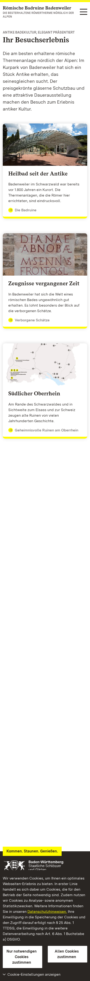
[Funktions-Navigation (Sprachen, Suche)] (83, 12)
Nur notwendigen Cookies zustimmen (21, 957)
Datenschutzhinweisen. (47, 911)
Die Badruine (25, 210)
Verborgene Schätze (32, 320)
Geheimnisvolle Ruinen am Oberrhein (46, 430)
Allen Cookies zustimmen (67, 954)
